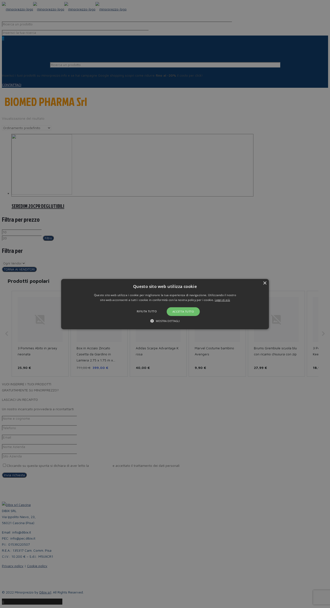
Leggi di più (222, 300)
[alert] (165, 304)
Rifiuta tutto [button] (147, 311)
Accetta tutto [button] (183, 311)
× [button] (264, 283)
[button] (165, 304)
